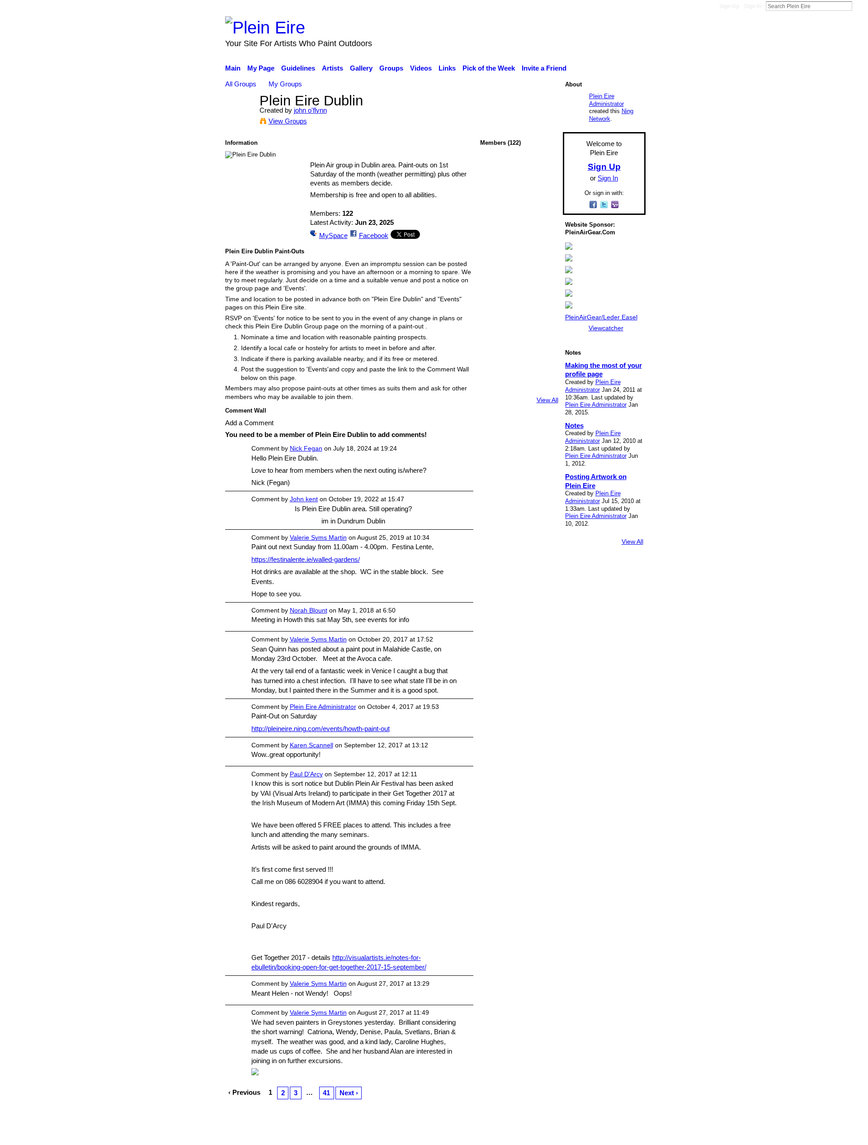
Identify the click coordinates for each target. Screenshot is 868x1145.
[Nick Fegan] (495, 218)
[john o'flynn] (239, 117)
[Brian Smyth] (543, 266)
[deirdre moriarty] (519, 194)
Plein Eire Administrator (323, 706)
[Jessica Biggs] (519, 386)
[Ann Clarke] (495, 242)
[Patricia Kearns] (519, 266)
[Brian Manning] (495, 338)
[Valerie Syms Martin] (495, 170)
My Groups (285, 84)
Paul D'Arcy (306, 774)
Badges (519, 1133)
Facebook (373, 235)
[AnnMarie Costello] (519, 218)
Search (859, 6)
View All (547, 400)
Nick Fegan (306, 448)
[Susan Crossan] (519, 314)
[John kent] (519, 290)
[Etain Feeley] (543, 362)
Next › (349, 1093)
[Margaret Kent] (543, 314)
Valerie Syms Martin (318, 537)
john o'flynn (310, 110)
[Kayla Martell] (519, 242)
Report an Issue (562, 1133)
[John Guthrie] (495, 386)
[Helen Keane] (543, 194)
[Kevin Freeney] (495, 194)
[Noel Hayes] (519, 338)
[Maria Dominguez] (543, 218)
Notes (574, 425)
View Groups (288, 121)
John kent (304, 499)
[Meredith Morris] (519, 362)
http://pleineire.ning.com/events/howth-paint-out (320, 728)
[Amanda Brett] (495, 362)
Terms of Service (620, 1133)
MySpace (333, 235)
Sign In (752, 6)
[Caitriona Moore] (543, 386)
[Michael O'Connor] (495, 266)
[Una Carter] (543, 242)
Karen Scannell (311, 745)
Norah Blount (308, 610)
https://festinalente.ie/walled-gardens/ (305, 559)
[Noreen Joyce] (543, 290)
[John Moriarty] (495, 290)
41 (326, 1093)
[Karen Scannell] (519, 170)
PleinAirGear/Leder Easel (601, 317)
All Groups (240, 84)
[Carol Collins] (495, 314)
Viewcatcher (606, 328)
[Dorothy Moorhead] (543, 338)
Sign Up (729, 6)
